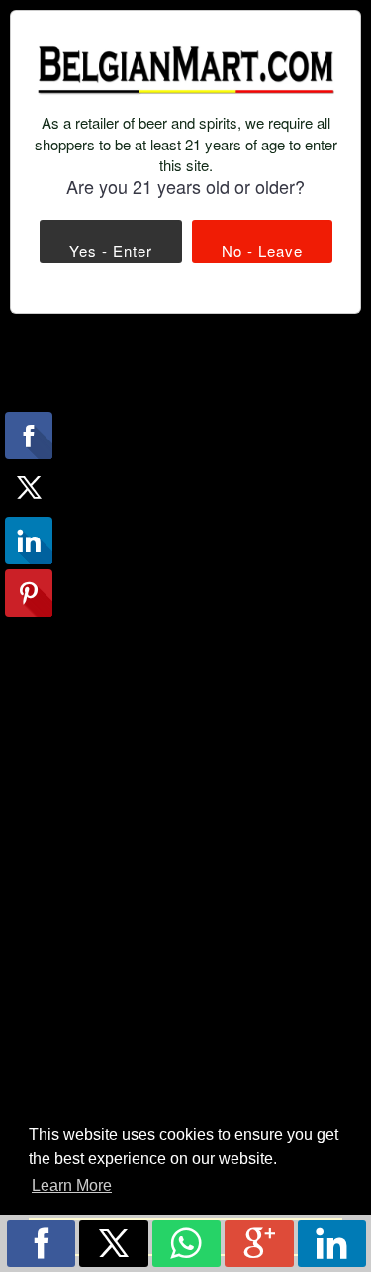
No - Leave (262, 251)
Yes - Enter (110, 251)
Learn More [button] (72, 1185)
